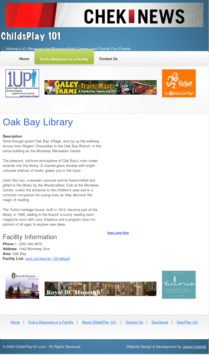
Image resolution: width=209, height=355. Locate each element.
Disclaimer (160, 322)
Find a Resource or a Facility (51, 322)
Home (15, 322)
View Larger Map (118, 233)
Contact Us (134, 322)
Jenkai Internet (194, 346)
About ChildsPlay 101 (99, 322)
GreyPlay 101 (187, 322)
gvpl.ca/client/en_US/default (48, 258)
